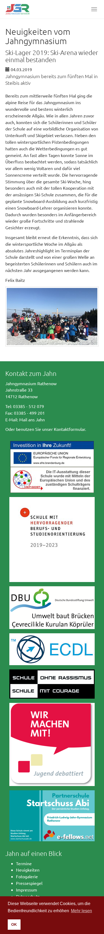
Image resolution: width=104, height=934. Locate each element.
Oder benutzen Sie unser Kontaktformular (45, 429)
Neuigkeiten (27, 869)
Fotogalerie (27, 876)
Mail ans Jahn (32, 419)
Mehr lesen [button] (81, 910)
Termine (24, 863)
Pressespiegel (29, 883)
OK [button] (14, 924)
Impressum (26, 889)
